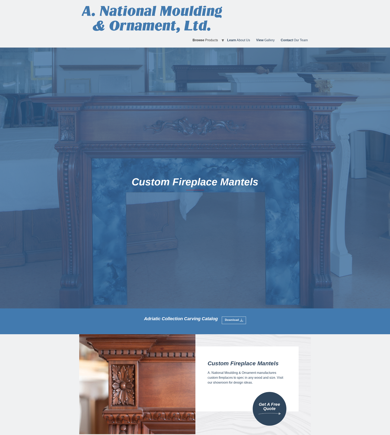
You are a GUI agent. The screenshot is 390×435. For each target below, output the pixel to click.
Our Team (294, 40)
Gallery (265, 40)
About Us (238, 40)
